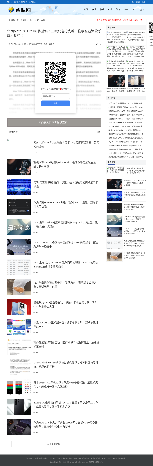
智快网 (23, 20)
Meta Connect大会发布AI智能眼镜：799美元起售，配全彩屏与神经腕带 (134, 231)
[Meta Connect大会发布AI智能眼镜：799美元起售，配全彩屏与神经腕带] (20, 247)
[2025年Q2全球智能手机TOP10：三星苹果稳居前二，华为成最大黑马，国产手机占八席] (20, 407)
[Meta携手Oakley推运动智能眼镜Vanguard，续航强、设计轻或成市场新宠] (20, 227)
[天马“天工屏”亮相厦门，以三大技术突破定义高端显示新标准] (20, 187)
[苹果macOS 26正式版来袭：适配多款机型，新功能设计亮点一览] (20, 327)
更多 (99, 132)
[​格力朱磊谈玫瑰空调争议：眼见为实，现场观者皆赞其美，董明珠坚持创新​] (20, 287)
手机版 (142, 2)
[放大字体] (97, 44)
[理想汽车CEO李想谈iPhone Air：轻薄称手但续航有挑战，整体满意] (20, 167)
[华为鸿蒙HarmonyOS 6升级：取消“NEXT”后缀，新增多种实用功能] (20, 207)
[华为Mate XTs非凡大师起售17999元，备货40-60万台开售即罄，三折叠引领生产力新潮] (20, 427)
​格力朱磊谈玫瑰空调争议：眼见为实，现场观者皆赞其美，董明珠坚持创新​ (135, 255)
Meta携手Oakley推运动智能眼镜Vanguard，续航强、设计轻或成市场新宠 (134, 219)
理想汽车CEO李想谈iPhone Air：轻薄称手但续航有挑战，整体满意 (116, 91)
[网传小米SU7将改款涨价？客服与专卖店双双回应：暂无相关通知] (20, 147)
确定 (55, 103)
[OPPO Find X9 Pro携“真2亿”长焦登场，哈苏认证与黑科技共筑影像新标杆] (20, 367)
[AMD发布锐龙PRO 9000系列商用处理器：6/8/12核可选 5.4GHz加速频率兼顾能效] (20, 267)
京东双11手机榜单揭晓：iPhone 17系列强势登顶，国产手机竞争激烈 (135, 56)
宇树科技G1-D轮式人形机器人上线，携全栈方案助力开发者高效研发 (116, 56)
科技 (32, 20)
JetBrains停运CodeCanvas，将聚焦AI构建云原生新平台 (131, 126)
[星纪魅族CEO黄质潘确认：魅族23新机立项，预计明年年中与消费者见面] (20, 307)
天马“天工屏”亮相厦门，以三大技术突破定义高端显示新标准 (135, 195)
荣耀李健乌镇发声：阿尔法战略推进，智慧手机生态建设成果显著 (136, 91)
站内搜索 (135, 2)
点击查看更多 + (54, 444)
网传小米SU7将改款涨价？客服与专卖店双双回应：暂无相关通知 (136, 70)
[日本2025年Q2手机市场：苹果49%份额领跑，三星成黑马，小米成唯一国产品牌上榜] (20, 387)
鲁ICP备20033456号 (96, 462)
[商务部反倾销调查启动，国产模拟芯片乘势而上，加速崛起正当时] (20, 347)
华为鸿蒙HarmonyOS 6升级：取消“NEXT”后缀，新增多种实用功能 (134, 207)
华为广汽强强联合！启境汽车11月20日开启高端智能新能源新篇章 (116, 42)
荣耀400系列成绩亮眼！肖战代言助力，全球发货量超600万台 (116, 70)
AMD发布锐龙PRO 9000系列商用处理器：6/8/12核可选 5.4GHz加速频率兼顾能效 (135, 243)
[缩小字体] (100, 44)
